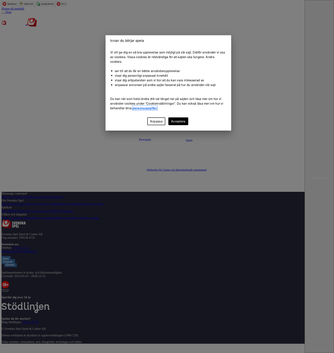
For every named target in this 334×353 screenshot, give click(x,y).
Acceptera (178, 121)
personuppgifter (145, 108)
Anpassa (156, 121)
